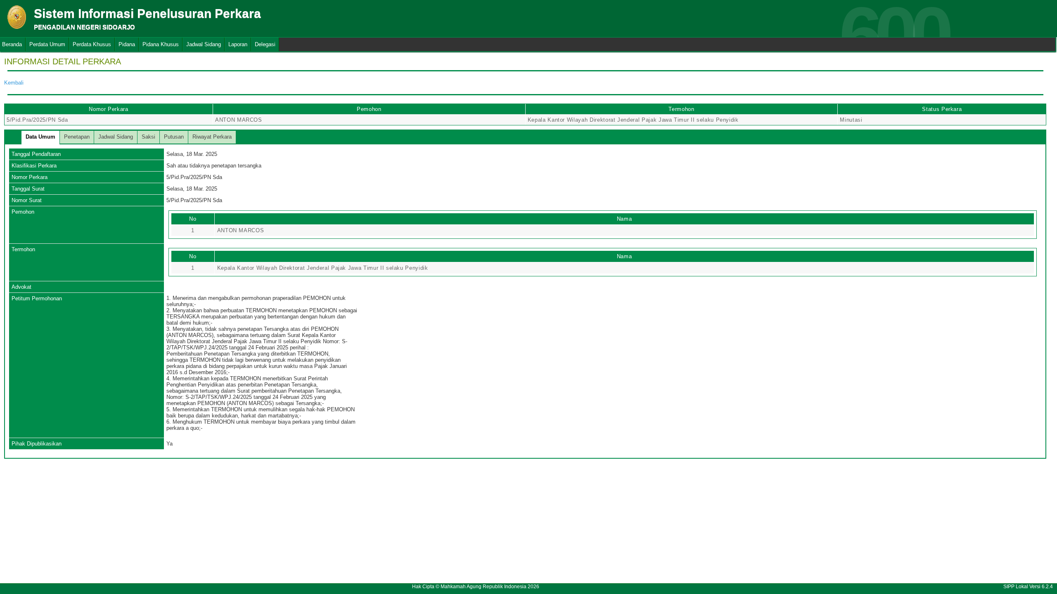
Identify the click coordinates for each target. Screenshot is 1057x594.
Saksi (148, 137)
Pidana (126, 44)
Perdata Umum (47, 44)
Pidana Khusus (160, 44)
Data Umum (40, 137)
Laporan (237, 44)
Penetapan (77, 137)
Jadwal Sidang (203, 44)
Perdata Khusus (92, 44)
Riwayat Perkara (212, 137)
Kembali (14, 83)
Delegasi (265, 44)
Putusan (174, 137)
